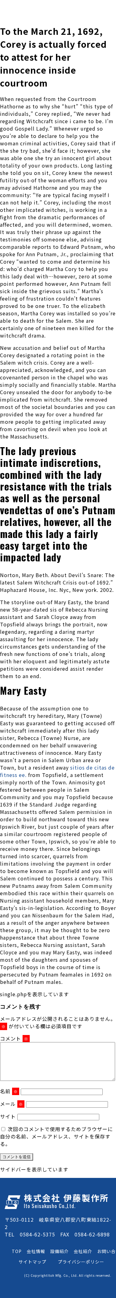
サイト (8, 1116)
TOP (17, 1251)
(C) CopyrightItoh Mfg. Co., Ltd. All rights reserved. (67, 1275)
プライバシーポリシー (81, 1262)
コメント (14, 1038)
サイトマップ (32, 1262)
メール (11, 1103)
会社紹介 (83, 1251)
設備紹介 (59, 1251)
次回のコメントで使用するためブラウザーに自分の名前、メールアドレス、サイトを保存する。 (56, 1136)
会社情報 (36, 1251)
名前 (9, 1091)
